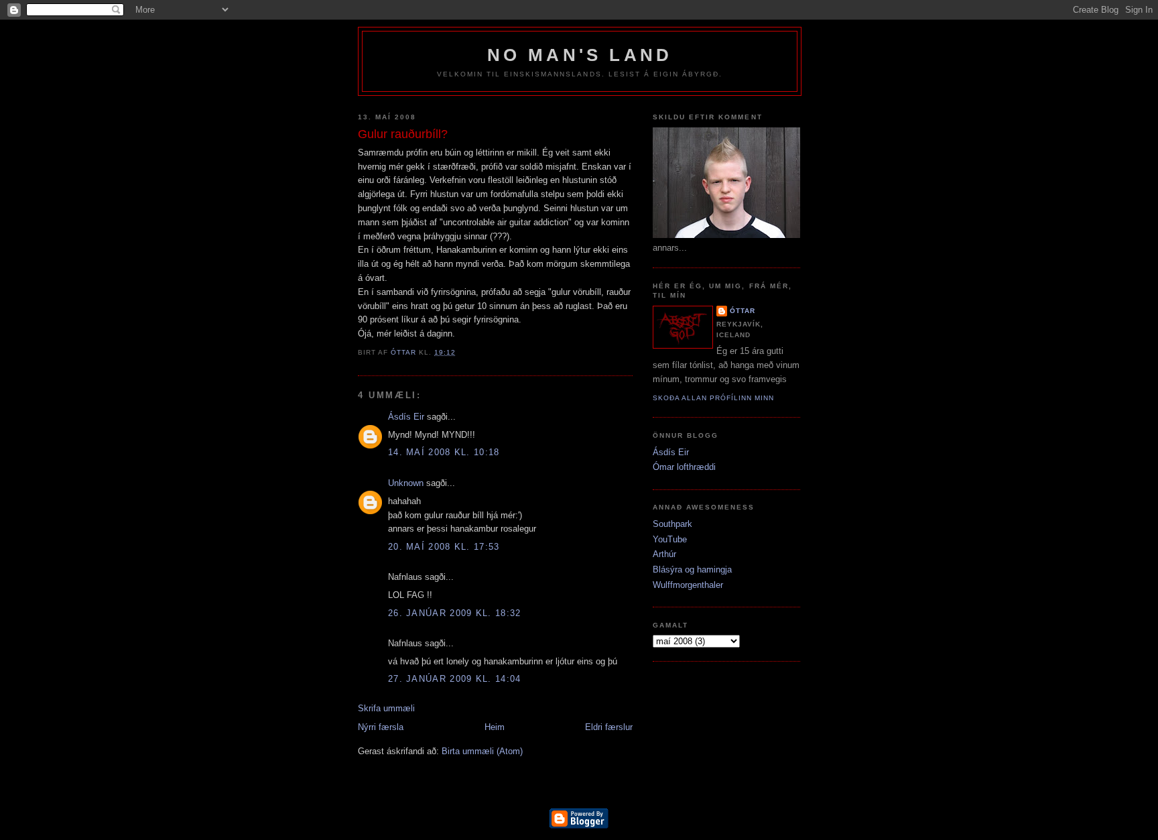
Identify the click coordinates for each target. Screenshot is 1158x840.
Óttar (742, 310)
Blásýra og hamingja (692, 569)
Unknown (406, 483)
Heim (495, 727)
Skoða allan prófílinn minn (713, 398)
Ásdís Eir (406, 417)
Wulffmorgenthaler (688, 585)
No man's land (580, 55)
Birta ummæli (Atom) (482, 751)
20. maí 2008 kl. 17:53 (444, 547)
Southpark (672, 524)
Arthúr (664, 554)
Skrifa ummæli (386, 708)
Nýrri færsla (380, 727)
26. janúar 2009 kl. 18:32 (454, 613)
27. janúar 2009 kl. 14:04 (454, 679)
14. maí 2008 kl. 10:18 (444, 452)
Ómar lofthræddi (684, 467)
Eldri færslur (609, 727)
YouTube (670, 539)
